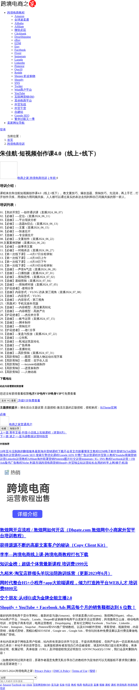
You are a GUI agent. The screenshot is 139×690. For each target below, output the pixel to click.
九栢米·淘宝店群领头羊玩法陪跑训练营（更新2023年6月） (56, 573)
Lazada (18, 59)
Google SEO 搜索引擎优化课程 (39, 455)
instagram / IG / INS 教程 (96, 458)
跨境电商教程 (16, 12)
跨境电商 (122, 684)
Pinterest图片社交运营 (68, 458)
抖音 (67, 684)
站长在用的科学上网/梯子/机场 (108, 462)
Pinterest (19, 66)
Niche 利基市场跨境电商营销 (40, 462)
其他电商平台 (23, 100)
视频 (101, 684)
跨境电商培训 (16, 143)
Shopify (19, 79)
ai (1, 684)
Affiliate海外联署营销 (41, 458)
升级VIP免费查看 (28, 400)
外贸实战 (20, 104)
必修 (3, 414)
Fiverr (17, 53)
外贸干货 (20, 108)
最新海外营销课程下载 (49, 451)
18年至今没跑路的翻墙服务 (17, 451)
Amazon (19, 16)
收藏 (3, 428)
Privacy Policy (43, 670)
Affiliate (19, 26)
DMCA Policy (61, 670)
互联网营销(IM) (24, 96)
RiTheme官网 (108, 407)
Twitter (18, 86)
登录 (3, 129)
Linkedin (19, 62)
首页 (10, 139)
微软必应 (20, 29)
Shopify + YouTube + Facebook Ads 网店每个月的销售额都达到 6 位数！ (68, 607)
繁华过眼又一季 (24, 118)
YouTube (19, 93)
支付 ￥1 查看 (8, 400)
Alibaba (19, 23)
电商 (79, 684)
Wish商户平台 (23, 89)
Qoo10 (18, 69)
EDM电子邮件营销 (110, 451)
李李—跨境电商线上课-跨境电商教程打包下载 (44, 554)
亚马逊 (55, 684)
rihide (29, 684)
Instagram (20, 56)
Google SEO (21, 115)
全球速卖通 (21, 19)
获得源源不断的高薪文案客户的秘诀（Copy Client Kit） (54, 545)
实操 (62, 684)
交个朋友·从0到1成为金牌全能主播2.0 (36, 598)
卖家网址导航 (16, 122)
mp (24, 684)
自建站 (18, 111)
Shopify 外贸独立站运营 (74, 462)
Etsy (17, 46)
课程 (107, 684)
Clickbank (20, 33)
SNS (17, 82)
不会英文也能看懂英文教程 (81, 451)
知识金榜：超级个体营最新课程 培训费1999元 (44, 564)
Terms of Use (79, 670)
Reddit (18, 72)
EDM (17, 43)
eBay (17, 40)
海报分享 (14, 428)
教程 (73, 684)
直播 (96, 684)
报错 (92, 670)
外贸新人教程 (106, 455)
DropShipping (22, 36)
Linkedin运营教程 (17, 458)
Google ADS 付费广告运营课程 (78, 455)
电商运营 (88, 684)
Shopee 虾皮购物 (24, 76)
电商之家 (23, 177)
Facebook (20, 49)
